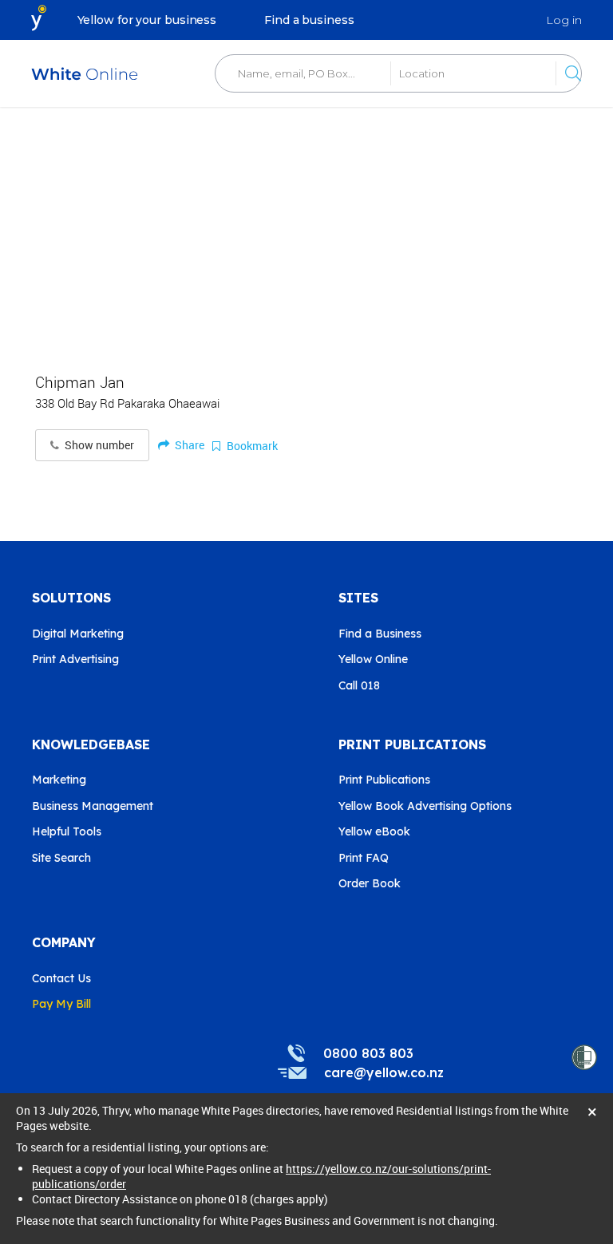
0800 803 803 (368, 1053)
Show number (98, 445)
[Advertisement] (306, 231)
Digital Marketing (78, 633)
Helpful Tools (66, 831)
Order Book (369, 883)
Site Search (61, 858)
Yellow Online (373, 659)
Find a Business (379, 633)
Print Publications (384, 779)
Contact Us (61, 978)
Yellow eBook (374, 831)
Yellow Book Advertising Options (425, 806)
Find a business (309, 20)
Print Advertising (75, 659)
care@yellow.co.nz (384, 1072)
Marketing (59, 779)
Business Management (92, 806)
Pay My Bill (61, 1004)
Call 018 (359, 685)
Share (188, 444)
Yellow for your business (147, 20)
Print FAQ (363, 858)
